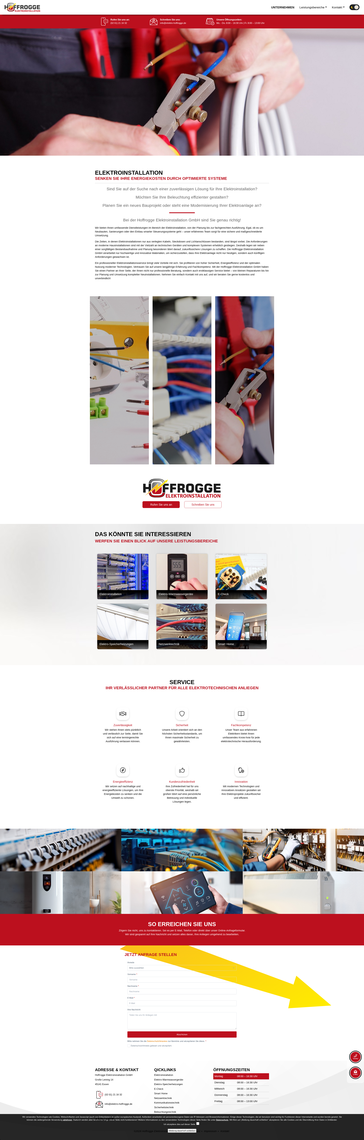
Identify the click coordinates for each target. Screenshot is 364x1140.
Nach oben (339, 1087)
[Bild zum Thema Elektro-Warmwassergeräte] (182, 576)
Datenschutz (222, 1120)
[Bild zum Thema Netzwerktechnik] (182, 626)
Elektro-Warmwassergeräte (168, 1079)
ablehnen (67, 1120)
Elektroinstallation (163, 1075)
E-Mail (355, 1074)
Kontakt (337, 7)
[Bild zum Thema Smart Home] (241, 626)
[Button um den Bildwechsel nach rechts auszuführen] (361, 84)
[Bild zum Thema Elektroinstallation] (122, 576)
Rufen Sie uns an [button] (161, 504)
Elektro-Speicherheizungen (168, 1084)
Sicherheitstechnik (164, 1107)
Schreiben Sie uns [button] (203, 504)
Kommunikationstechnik (166, 1102)
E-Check (158, 1089)
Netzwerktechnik (163, 1098)
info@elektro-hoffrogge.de (173, 23)
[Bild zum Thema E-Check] (241, 576)
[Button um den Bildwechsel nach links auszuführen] (2, 84)
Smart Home (160, 1093)
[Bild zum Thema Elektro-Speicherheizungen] (122, 626)
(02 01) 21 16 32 (118, 23)
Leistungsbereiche (311, 7)
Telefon (355, 1058)
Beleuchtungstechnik (165, 1112)
